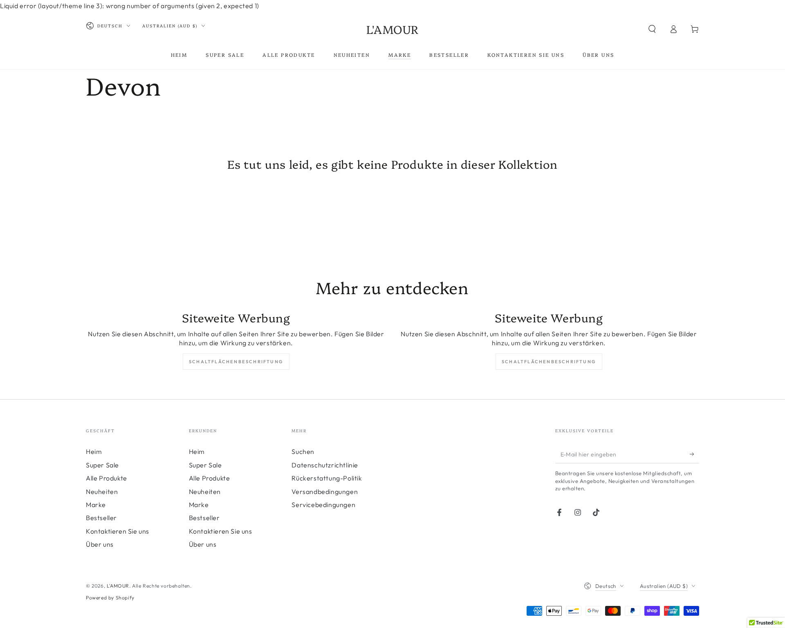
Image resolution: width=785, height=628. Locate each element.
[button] (652, 29)
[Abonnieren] (694, 454)
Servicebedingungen (323, 505)
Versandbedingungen (325, 491)
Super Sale (102, 465)
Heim (94, 451)
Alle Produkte (106, 478)
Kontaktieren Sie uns (117, 531)
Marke (96, 505)
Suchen (303, 451)
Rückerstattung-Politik (327, 478)
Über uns (100, 544)
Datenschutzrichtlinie (325, 465)
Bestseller (101, 518)
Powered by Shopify (110, 597)
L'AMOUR (118, 586)
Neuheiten (102, 491)
